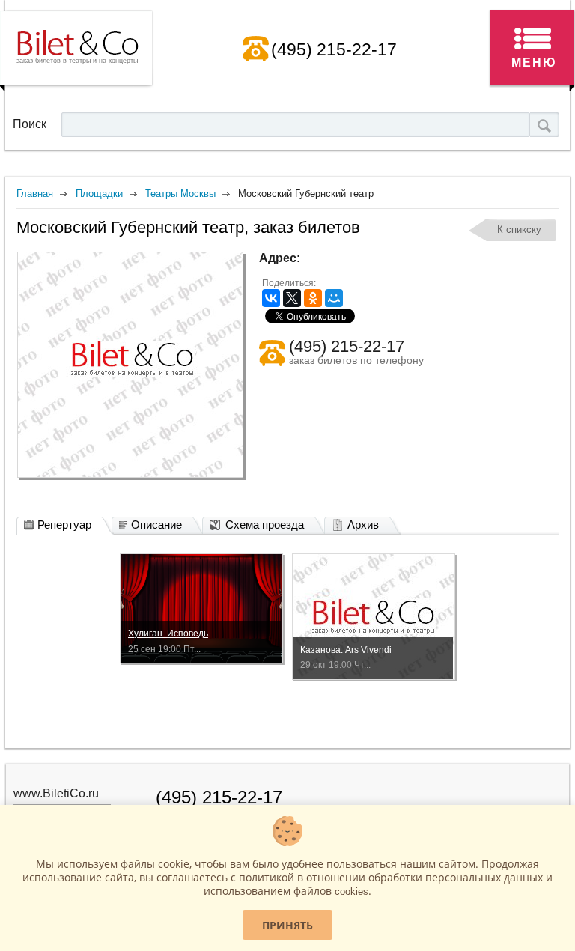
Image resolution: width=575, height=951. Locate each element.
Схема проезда (264, 524)
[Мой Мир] (334, 298)
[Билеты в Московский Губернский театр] (130, 365)
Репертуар (64, 524)
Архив (363, 524)
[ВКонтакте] (271, 298)
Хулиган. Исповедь (168, 633)
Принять (287, 925)
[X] (292, 298)
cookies (351, 891)
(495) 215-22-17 (334, 49)
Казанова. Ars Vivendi (346, 650)
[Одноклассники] (313, 298)
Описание (156, 524)
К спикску (519, 229)
